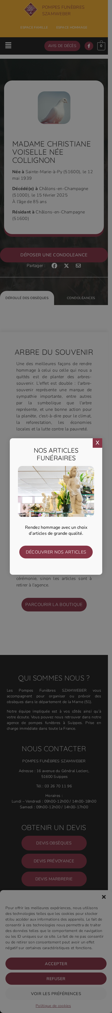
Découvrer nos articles (56, 552)
